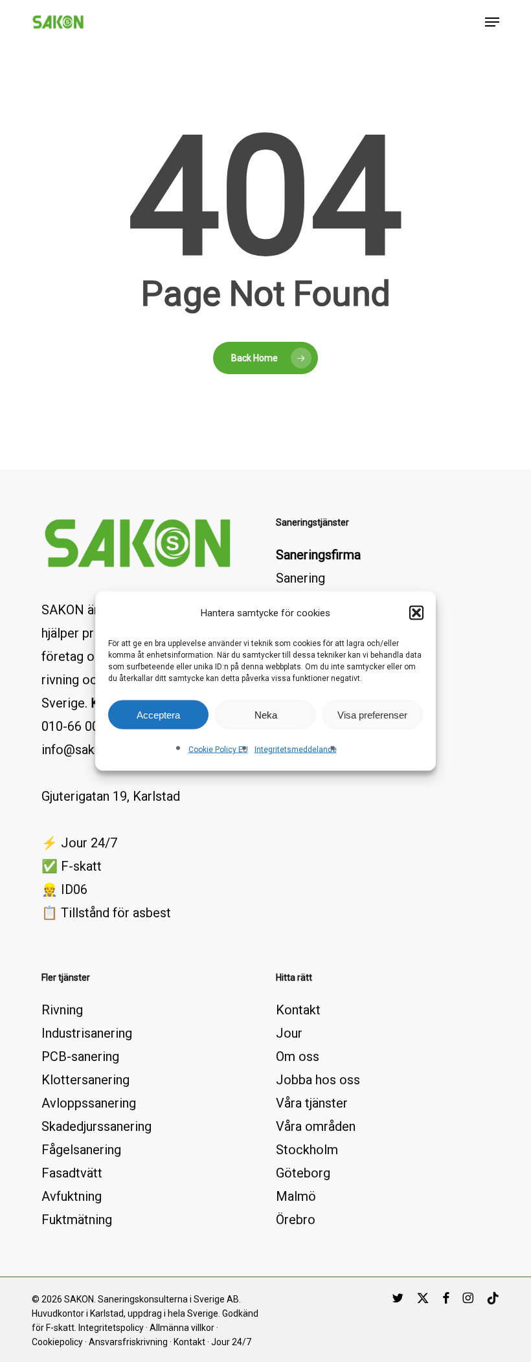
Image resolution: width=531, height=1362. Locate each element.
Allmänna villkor (182, 1328)
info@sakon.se (83, 749)
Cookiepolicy (57, 1342)
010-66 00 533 (82, 726)
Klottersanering (85, 1080)
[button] (416, 613)
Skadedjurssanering (96, 1126)
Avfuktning (71, 1196)
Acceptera (158, 714)
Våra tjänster (312, 1103)
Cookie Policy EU (218, 749)
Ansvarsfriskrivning (128, 1342)
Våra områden (316, 1126)
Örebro (295, 1219)
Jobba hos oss (318, 1080)
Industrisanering (86, 1033)
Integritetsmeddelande (295, 749)
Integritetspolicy (111, 1328)
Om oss (297, 1056)
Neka (265, 714)
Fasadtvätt (71, 1173)
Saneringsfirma (318, 555)
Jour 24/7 (231, 1342)
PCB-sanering (80, 1056)
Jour (289, 1033)
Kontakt (298, 1010)
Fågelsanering (81, 1149)
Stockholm (307, 1149)
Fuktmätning (76, 1219)
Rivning (62, 1010)
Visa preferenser (372, 714)
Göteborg (303, 1173)
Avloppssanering (88, 1103)
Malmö (296, 1196)
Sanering (300, 578)
